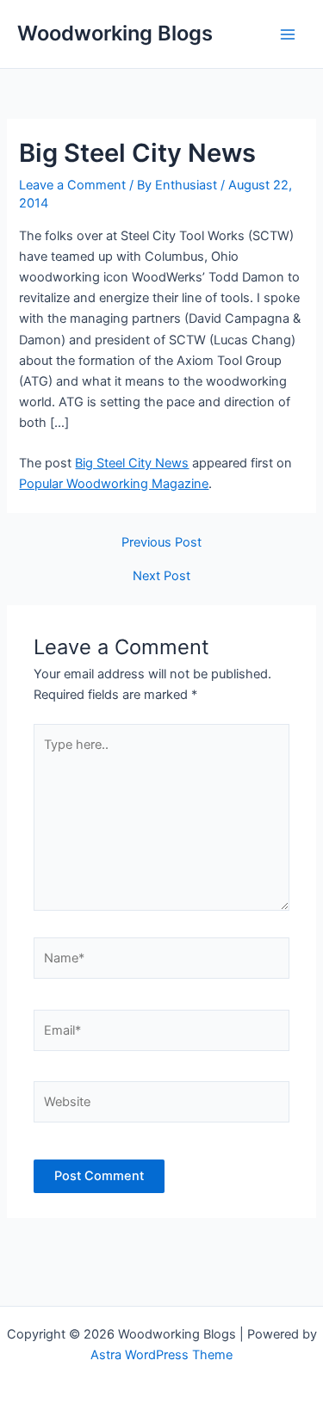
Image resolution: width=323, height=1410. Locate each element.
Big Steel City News (132, 463)
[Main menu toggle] (288, 34)
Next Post (161, 576)
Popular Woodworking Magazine (113, 484)
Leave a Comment (72, 185)
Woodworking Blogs (115, 33)
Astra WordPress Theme (161, 1355)
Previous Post (161, 542)
